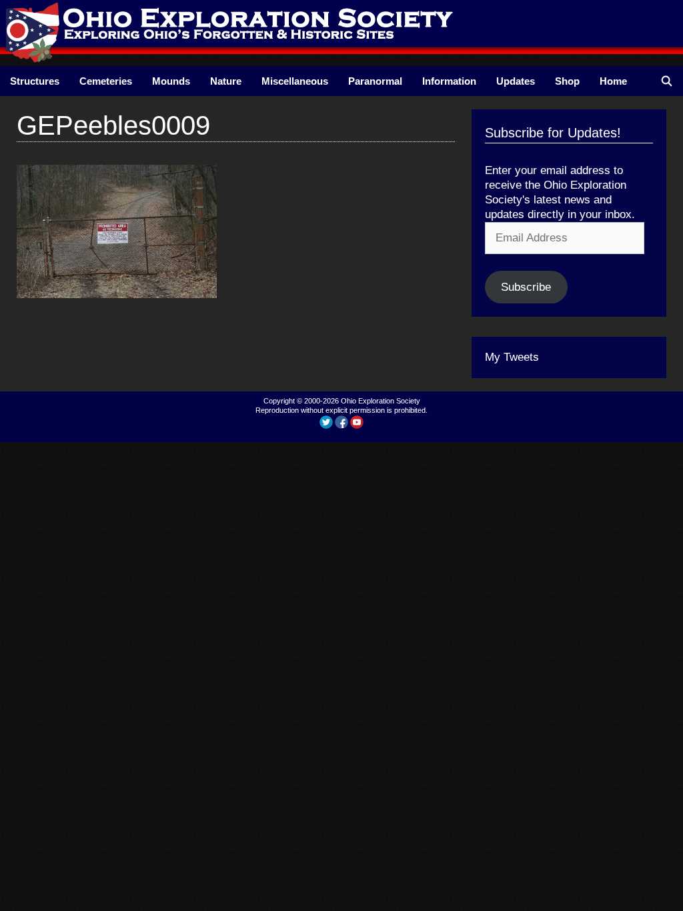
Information (449, 81)
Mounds (171, 81)
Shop (567, 81)
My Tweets (512, 357)
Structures (34, 81)
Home (613, 81)
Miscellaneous (294, 81)
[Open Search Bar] (666, 81)
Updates (515, 81)
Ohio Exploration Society (380, 401)
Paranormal (375, 81)
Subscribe (526, 287)
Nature (225, 81)
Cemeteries (105, 81)
